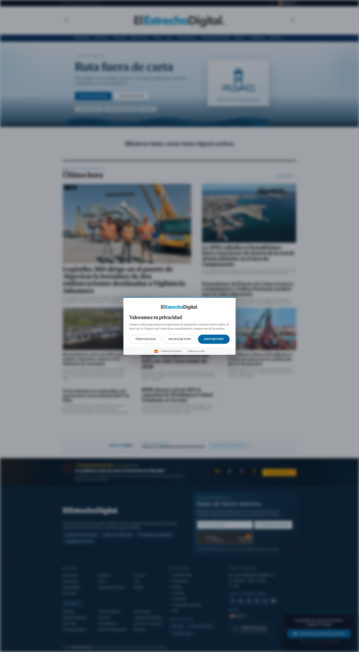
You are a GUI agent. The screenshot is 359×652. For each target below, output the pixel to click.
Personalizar (146, 339)
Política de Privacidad (171, 351)
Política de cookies (196, 351)
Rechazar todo (180, 339)
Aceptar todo (214, 339)
